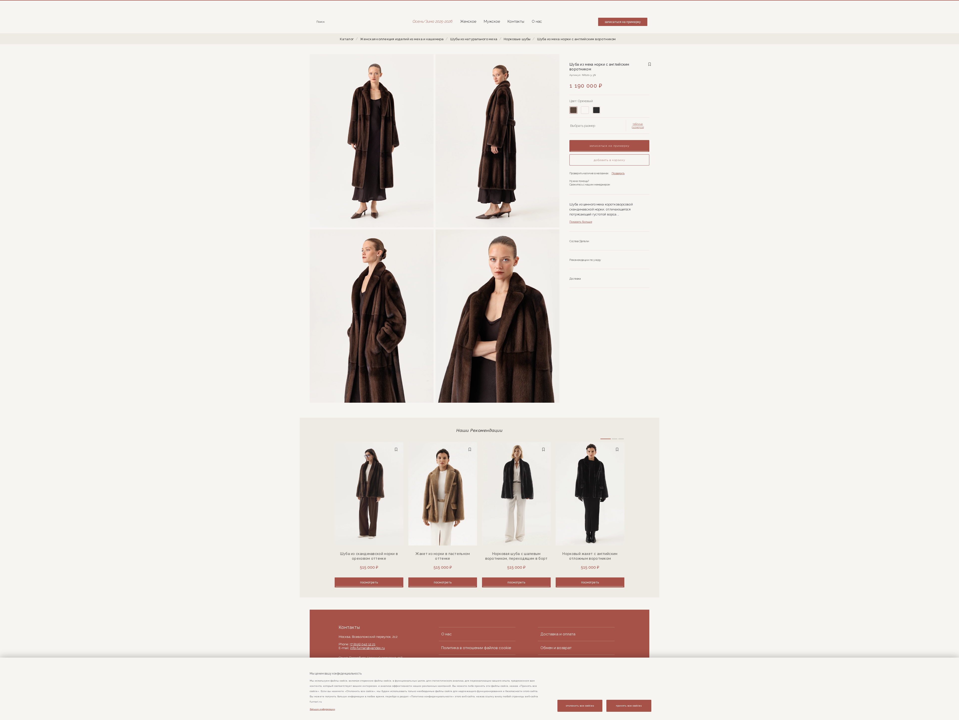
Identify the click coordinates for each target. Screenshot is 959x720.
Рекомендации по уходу (585, 260)
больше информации (322, 709)
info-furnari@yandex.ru (367, 648)
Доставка (575, 278)
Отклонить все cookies (580, 705)
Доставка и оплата (557, 634)
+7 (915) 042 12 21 (362, 644)
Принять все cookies (629, 705)
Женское (468, 21)
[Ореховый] (573, 110)
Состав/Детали (579, 241)
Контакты (515, 21)
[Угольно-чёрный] (596, 110)
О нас (537, 21)
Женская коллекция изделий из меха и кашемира (402, 39)
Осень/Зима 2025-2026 (433, 21)
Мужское (492, 21)
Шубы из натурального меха (473, 39)
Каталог (347, 39)
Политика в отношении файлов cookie (476, 648)
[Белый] (585, 110)
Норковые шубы (517, 39)
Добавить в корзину (609, 160)
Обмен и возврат (556, 648)
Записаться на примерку (623, 22)
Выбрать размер (582, 126)
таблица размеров (638, 125)
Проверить (618, 173)
